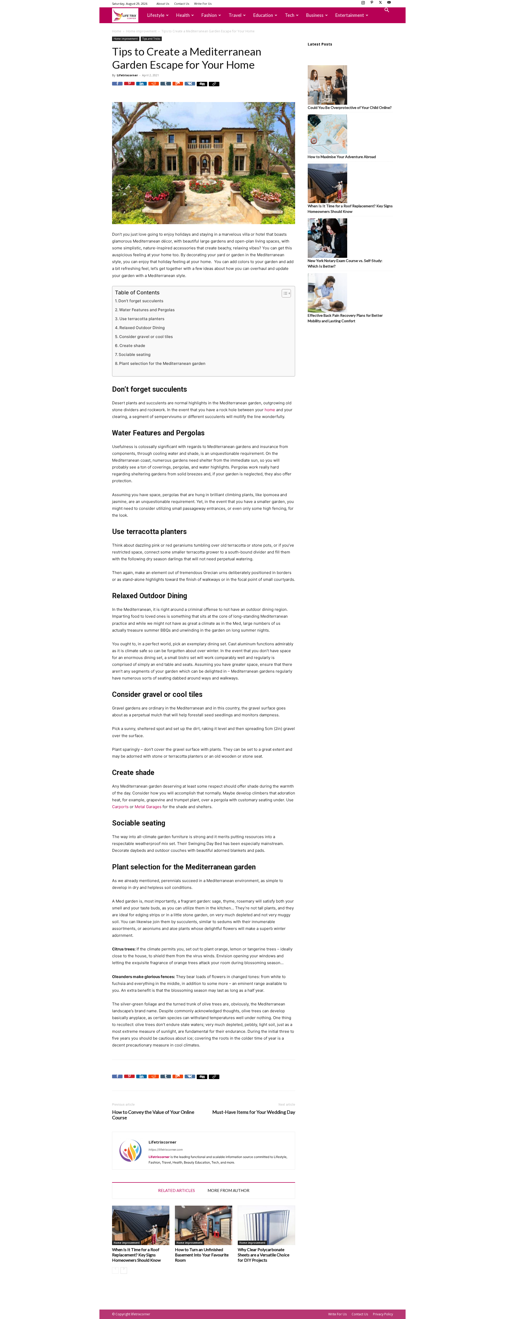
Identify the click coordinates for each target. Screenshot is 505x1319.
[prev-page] (115, 1270)
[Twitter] (380, 4)
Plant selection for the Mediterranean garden (162, 363)
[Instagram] (363, 4)
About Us (162, 4)
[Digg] (202, 87)
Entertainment (349, 15)
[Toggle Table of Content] (284, 293)
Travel (235, 15)
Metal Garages (148, 806)
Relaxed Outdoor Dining (142, 327)
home (270, 409)
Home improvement (141, 31)
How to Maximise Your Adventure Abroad (342, 156)
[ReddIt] (153, 87)
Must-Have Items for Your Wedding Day (253, 1112)
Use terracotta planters (141, 318)
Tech (289, 15)
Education (263, 15)
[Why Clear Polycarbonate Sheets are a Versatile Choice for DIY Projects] (266, 1225)
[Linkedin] (141, 87)
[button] (386, 10)
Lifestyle (155, 15)
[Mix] (178, 87)
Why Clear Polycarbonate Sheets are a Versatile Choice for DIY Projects (263, 1254)
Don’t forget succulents (140, 300)
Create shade (132, 345)
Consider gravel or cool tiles (146, 336)
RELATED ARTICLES (176, 1190)
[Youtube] (389, 4)
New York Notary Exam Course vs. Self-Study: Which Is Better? (345, 263)
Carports (120, 806)
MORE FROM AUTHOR (228, 1190)
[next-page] (123, 1270)
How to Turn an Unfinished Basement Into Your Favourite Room (202, 1254)
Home (116, 31)
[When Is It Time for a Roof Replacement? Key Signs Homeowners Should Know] (140, 1225)
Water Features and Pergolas (147, 309)
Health (183, 15)
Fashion (209, 15)
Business (315, 15)
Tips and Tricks (151, 39)
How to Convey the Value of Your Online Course (153, 1114)
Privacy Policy (383, 1314)
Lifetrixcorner (127, 75)
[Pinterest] (372, 4)
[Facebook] (117, 87)
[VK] (190, 87)
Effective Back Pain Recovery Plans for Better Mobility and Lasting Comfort (345, 318)
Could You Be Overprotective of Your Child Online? (350, 107)
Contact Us (181, 4)
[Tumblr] (165, 87)
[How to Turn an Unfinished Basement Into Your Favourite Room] (203, 1225)
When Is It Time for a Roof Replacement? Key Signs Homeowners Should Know (136, 1254)
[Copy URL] (214, 87)
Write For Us (202, 4)
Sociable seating (134, 354)
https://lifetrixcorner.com (166, 1149)
